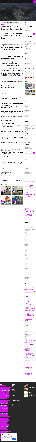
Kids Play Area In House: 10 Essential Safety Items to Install (32, 385)
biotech (30, 341)
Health (31, 185)
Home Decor (26, 61)
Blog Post (26, 139)
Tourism (26, 73)
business (32, 341)
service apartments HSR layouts (30, 200)
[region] (9, 437)
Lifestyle (26, 111)
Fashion (26, 56)
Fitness (34, 287)
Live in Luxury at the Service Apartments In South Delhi (17, 193)
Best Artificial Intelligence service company (31, 340)
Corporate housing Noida (27, 286)
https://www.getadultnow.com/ (28, 148)
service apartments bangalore (28, 192)
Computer (26, 101)
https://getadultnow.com (28, 30)
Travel (25, 177)
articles (26, 340)
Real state (5, 22)
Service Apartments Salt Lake (28, 214)
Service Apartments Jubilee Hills (28, 309)
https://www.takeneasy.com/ (28, 27)
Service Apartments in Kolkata (28, 307)
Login (25, 135)
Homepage (2, 22)
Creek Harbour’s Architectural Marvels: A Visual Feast (17, 202)
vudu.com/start (26, 378)
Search (34, 34)
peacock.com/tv (32, 187)
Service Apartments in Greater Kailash (28, 306)
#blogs (25, 340)
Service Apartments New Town (29, 210)
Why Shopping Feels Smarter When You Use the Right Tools (32, 395)
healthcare (26, 186)
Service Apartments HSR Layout (28, 303)
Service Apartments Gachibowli (28, 195)
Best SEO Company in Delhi (27, 341)
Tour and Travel (27, 71)
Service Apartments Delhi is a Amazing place (5, 193)
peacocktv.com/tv (28, 188)
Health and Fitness (27, 107)
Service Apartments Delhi (30, 194)
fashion (32, 287)
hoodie (28, 186)
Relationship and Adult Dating (28, 68)
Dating (26, 53)
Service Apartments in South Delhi (30, 204)
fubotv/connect (26, 185)
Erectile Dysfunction (29, 287)
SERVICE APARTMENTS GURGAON (29, 197)
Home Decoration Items (28, 63)
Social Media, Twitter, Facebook (28, 115)
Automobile (26, 48)
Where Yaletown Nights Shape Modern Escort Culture (31, 392)
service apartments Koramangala (28, 209)
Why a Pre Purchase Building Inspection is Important (6, 203)
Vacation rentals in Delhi (30, 321)
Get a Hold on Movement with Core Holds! (32, 388)
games (28, 185)
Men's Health (27, 187)
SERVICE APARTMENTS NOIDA (29, 212)
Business (26, 158)
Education (26, 241)
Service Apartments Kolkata (29, 206)
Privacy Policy (26, 140)
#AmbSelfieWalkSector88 (7, 175)
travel (25, 321)
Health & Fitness (27, 58)
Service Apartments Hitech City (28, 302)
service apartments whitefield (28, 216)
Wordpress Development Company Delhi (31, 378)
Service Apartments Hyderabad (28, 305)
